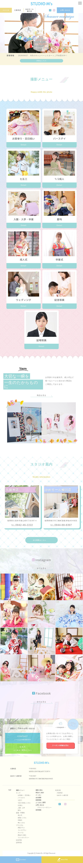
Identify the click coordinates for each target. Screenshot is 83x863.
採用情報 (38, 810)
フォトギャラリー (23, 837)
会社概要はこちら (39, 540)
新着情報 (38, 800)
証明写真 (19, 842)
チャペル (20, 832)
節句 (19, 810)
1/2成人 (20, 805)
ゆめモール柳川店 (29, 10)
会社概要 (38, 797)
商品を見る (41, 395)
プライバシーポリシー (44, 807)
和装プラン (21, 827)
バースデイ (21, 798)
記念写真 (19, 840)
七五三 (20, 800)
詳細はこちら (41, 61)
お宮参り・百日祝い (24, 795)
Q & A (23, 748)
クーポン (38, 795)
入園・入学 (21, 808)
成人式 (20, 815)
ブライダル (19, 825)
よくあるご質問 (40, 802)
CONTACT (22, 738)
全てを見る (41, 568)
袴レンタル (21, 823)
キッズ (18, 793)
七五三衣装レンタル (24, 803)
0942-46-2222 (24, 525)
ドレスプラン (22, 830)
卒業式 (20, 820)
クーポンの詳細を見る (60, 745)
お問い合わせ (65, 10)
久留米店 (17, 10)
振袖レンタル (22, 818)
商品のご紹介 (22, 835)
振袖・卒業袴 (20, 813)
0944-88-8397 (63, 525)
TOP (9, 790)
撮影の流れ (39, 790)
